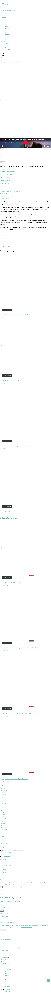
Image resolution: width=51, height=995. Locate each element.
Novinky (6, 43)
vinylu (20, 227)
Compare (4, 790)
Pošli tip (3, 866)
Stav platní (4, 800)
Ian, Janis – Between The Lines (11, 380)
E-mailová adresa (4, 916)
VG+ (8, 239)
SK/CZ (6, 36)
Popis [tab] (3, 196)
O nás (3, 862)
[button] (3, 311)
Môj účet (4, 794)
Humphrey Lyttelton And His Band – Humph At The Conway (20, 713)
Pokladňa (5, 959)
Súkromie (4, 801)
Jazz (6, 24)
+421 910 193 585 (7, 852)
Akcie (3, 15)
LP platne (4, 13)
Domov (1, 62)
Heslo (1, 904)
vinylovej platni (25, 201)
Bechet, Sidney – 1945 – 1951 (11, 582)
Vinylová (2, 207)
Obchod (4, 17)
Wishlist (4, 803)
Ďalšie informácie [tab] (6, 198)
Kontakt (3, 863)
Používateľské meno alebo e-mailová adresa (10, 901)
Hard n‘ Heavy (7, 20)
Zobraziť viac (3, 889)
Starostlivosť (7, 45)
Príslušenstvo (7, 39)
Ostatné (6, 30)
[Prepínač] (6, 955)
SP (5, 37)
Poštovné (4, 798)
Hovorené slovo (8, 22)
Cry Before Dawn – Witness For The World (15, 315)
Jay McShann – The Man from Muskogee (15, 779)
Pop (5, 32)
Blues (6, 19)
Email (5, 193)
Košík (4, 961)
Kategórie (4, 62)
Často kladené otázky (6, 865)
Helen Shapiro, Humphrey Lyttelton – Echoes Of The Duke (20, 648)
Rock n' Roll (4, 827)
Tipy (6, 47)
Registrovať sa (3, 930)
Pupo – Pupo (6, 511)
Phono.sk (2, 7)
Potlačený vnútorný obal (12, 246)
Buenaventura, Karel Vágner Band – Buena (16, 446)
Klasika (6, 26)
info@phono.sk (7, 856)
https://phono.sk (7, 858)
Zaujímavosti (7, 49)
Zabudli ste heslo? (4, 913)
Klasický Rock (7, 28)
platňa (11, 229)
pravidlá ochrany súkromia (26, 927)
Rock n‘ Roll (7, 34)
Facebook (2, 193)
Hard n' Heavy (5, 812)
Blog (3, 41)
